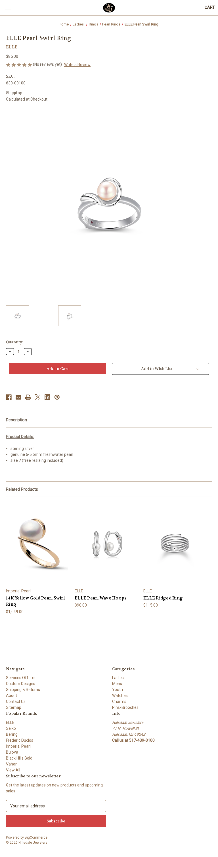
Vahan (12, 764)
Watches (120, 695)
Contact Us (16, 701)
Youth (117, 689)
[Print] (28, 397)
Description (16, 419)
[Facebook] (9, 397)
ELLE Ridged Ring (163, 598)
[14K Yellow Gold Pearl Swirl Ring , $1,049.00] (37, 544)
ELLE (10, 722)
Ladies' (118, 677)
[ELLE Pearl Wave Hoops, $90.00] (106, 544)
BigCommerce (36, 837)
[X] (38, 397)
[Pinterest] (57, 397)
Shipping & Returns (23, 689)
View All (13, 770)
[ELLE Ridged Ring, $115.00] (174, 544)
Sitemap (13, 707)
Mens (117, 683)
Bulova (12, 752)
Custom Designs (20, 683)
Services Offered (21, 677)
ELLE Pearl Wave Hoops (101, 598)
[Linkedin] (47, 397)
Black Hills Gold (19, 758)
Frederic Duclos (19, 740)
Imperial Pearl (18, 746)
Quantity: (14, 342)
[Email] (18, 397)
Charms (119, 701)
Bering (12, 734)
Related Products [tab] (22, 489)
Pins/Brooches (125, 707)
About (11, 695)
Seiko (11, 728)
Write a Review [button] (77, 64)
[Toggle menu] (8, 8)
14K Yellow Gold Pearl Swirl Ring (35, 601)
